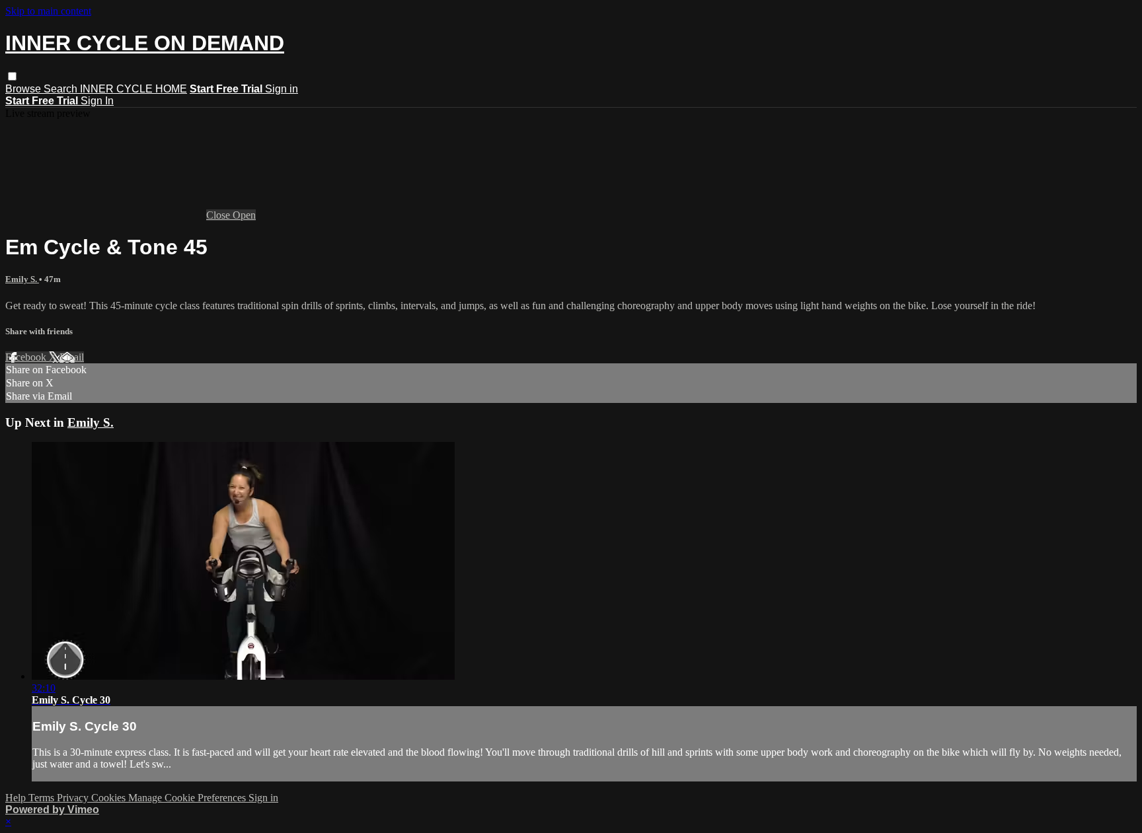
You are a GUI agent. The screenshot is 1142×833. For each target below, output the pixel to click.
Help (16, 797)
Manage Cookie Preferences (188, 797)
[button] (12, 76)
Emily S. (22, 279)
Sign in (281, 88)
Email (71, 357)
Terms (42, 797)
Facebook (27, 357)
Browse (24, 88)
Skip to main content (48, 11)
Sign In (97, 100)
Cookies (109, 797)
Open (244, 215)
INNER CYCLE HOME (133, 88)
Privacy (74, 797)
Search (62, 88)
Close (219, 215)
